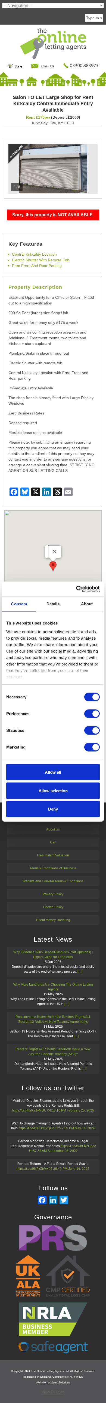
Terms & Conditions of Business (53, 868)
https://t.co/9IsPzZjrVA (32, 1169)
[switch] (92, 713)
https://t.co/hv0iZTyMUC (29, 1110)
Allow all (53, 772)
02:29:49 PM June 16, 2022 (69, 1169)
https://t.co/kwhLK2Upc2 (78, 1146)
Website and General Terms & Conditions (53, 881)
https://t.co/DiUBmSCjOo (36, 1128)
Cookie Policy (53, 907)
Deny (53, 809)
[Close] (54, 551)
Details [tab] (53, 604)
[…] (79, 971)
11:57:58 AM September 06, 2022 (53, 1151)
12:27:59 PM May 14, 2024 (75, 1128)
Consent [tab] (19, 604)
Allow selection (53, 790)
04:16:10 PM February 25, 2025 (70, 1110)
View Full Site (53, 1392)
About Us (53, 829)
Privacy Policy (53, 894)
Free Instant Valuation (53, 855)
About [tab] (87, 604)
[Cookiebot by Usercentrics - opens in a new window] (76, 588)
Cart (18, 67)
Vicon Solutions (60, 1382)
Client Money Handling (53, 920)
